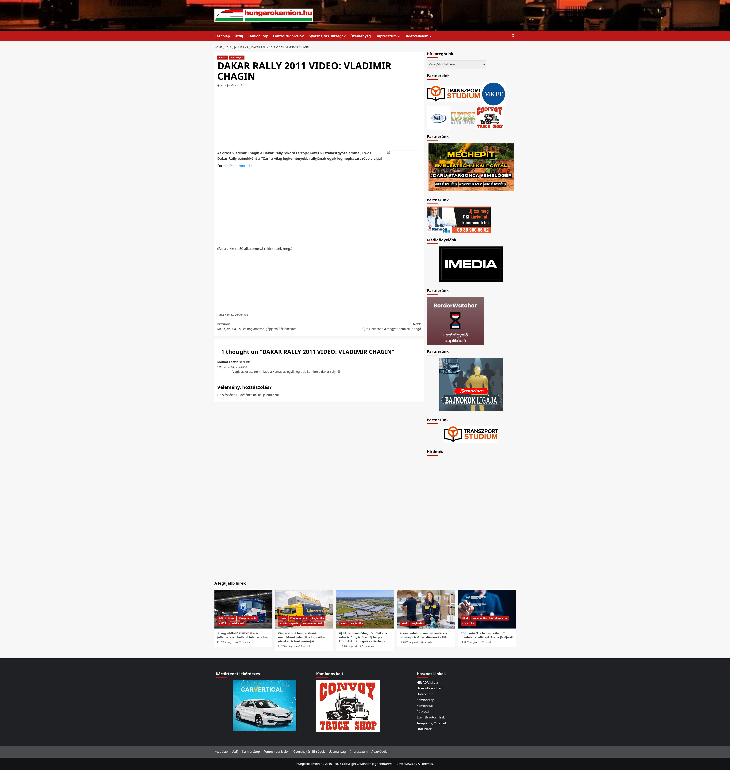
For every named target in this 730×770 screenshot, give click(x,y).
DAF (221, 618)
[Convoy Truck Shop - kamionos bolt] (490, 117)
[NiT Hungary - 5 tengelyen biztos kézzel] (471, 384)
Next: (391, 326)
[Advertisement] (319, 120)
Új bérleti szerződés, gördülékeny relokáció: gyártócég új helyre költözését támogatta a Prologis (363, 637)
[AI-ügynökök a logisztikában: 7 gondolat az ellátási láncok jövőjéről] (487, 609)
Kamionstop (425, 700)
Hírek (231, 618)
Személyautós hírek (431, 717)
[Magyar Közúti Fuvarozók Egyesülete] (493, 93)
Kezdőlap (222, 36)
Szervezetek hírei (312, 623)
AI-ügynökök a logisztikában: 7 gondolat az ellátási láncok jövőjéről (487, 635)
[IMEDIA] (471, 264)
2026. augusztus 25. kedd (477, 642)
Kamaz (223, 57)
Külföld (223, 623)
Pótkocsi (423, 712)
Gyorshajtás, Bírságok (327, 36)
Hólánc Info (425, 694)
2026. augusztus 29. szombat (236, 642)
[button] (513, 36)
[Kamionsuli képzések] (459, 219)
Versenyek (237, 57)
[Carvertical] (264, 705)
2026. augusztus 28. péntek (295, 646)
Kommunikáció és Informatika (490, 618)
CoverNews (405, 764)
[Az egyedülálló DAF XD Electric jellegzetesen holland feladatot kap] (243, 609)
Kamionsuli (425, 706)
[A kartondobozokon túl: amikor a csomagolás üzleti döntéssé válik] (426, 609)
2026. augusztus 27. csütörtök (358, 646)
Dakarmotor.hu (241, 165)
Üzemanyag (360, 36)
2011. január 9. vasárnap (234, 85)
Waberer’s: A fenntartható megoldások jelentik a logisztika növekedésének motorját (301, 637)
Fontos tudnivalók (288, 36)
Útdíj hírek (424, 729)
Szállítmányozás (289, 623)
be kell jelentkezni (266, 395)
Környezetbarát (247, 618)
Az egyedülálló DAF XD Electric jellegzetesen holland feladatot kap (243, 635)
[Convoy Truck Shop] (348, 706)
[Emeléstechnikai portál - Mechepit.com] (471, 167)
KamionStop (258, 36)
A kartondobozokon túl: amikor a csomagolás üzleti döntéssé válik (423, 635)
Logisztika (318, 618)
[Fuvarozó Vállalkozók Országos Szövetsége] (463, 117)
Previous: (256, 326)
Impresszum (386, 36)
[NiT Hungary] (439, 117)
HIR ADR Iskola (427, 682)
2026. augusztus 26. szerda (417, 642)
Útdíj (239, 36)
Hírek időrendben (429, 688)
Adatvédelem (417, 36)
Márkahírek (238, 623)
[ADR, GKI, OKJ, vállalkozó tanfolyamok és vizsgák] (454, 93)
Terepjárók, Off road (431, 723)
